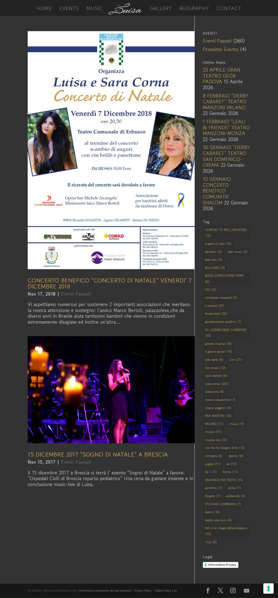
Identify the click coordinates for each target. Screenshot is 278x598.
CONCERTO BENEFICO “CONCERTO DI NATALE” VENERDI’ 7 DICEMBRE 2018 (110, 283)
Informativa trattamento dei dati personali (105, 590)
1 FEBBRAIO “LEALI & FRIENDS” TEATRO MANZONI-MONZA (226, 127)
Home (44, 9)
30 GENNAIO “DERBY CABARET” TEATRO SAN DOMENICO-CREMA (226, 156)
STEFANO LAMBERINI (223, 504)
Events (69, 9)
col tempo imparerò (221, 297)
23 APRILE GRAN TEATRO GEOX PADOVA (221, 75)
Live (235, 359)
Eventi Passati (76, 294)
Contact (229, 9)
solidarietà (235, 496)
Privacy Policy (142, 590)
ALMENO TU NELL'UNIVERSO (226, 232)
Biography (194, 9)
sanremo (213, 488)
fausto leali (216, 313)
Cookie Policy (163, 590)
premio (236, 456)
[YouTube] (246, 590)
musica (213, 431)
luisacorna (214, 391)
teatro (212, 512)
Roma (230, 472)
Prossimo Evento (220, 49)
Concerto (214, 305)
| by (174, 590)
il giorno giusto (218, 351)
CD (210, 289)
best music (238, 251)
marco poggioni (218, 408)
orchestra (214, 456)
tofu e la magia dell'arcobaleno (226, 531)
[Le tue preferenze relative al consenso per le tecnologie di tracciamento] (268, 588)
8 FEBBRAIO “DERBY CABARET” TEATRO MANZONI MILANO (225, 101)
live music (215, 367)
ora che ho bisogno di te (225, 447)
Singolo (212, 496)
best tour (213, 259)
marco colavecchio (220, 399)
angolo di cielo (218, 243)
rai (231, 464)
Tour (211, 542)
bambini (213, 251)
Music (94, 9)
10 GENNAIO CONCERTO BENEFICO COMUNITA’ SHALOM (217, 190)
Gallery (161, 9)
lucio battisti (216, 375)
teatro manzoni (218, 520)
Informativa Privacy (222, 565)
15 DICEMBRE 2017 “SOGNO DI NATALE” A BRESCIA (98, 454)
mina (237, 424)
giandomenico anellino (223, 321)
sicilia (234, 488)
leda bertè (214, 359)
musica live (216, 440)
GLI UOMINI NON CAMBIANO (225, 332)
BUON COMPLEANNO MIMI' (224, 278)
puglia (212, 464)
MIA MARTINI (218, 415)
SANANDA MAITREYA (224, 480)
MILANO (214, 424)
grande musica (218, 343)
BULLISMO (215, 267)
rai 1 (211, 472)
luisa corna (217, 383)
